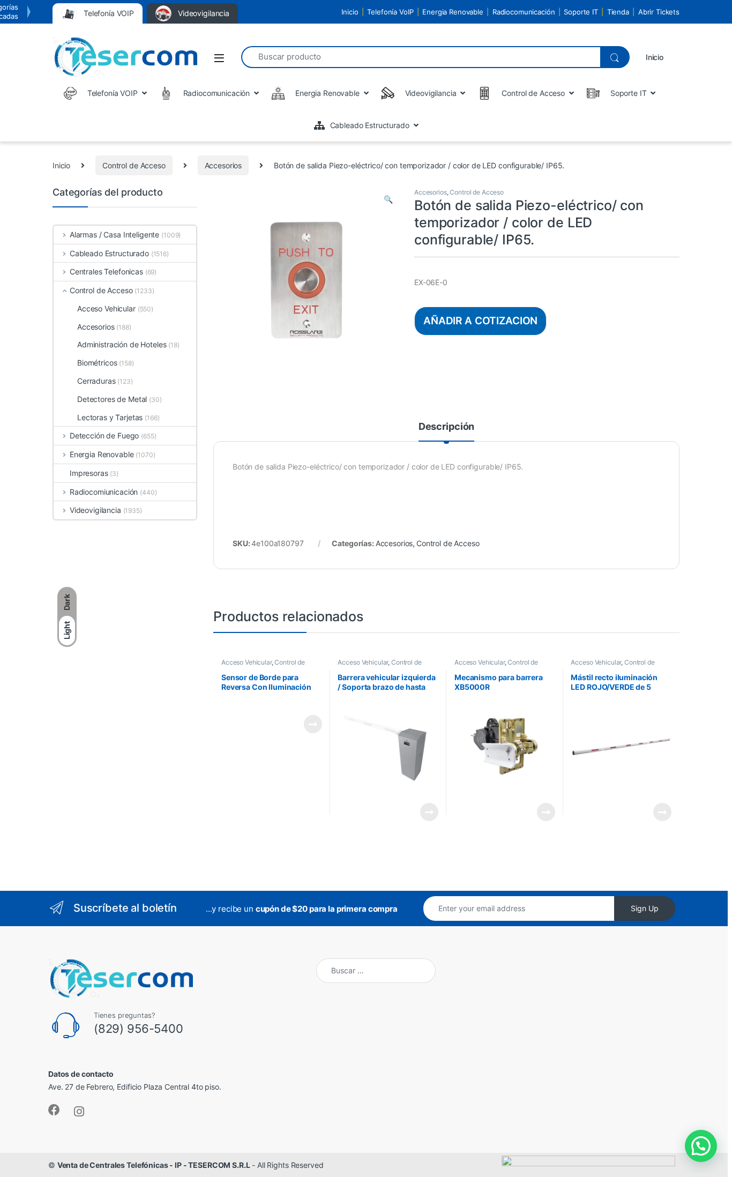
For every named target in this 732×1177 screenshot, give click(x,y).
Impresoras (89, 473)
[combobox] (420, 57)
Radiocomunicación (523, 12)
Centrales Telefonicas (106, 271)
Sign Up (645, 908)
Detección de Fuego (104, 435)
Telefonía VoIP (390, 12)
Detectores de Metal (112, 399)
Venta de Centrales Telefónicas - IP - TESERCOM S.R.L (153, 1164)
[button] (388, 199)
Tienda (618, 12)
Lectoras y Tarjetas (110, 417)
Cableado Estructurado (109, 253)
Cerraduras (96, 380)
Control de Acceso (134, 165)
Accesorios (223, 165)
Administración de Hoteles (122, 344)
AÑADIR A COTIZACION (480, 320)
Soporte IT (581, 12)
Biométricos (97, 362)
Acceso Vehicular (246, 662)
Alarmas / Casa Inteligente (114, 234)
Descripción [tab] (446, 427)
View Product (308, 724)
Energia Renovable (452, 12)
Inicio (349, 12)
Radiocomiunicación (104, 491)
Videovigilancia (95, 510)
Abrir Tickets (658, 12)
